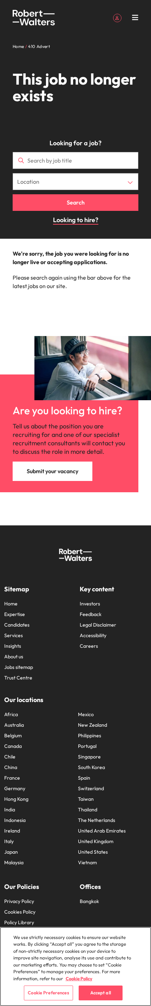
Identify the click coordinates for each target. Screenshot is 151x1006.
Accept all (100, 992)
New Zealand (92, 725)
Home (11, 603)
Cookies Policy (19, 912)
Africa (11, 714)
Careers (89, 646)
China (10, 767)
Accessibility (93, 635)
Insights (12, 646)
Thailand (87, 809)
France (12, 778)
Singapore (89, 757)
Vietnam (87, 862)
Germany (14, 788)
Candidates (16, 625)
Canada (13, 746)
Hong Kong (16, 799)
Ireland (12, 831)
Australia (14, 725)
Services (13, 635)
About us (13, 656)
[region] (75, 966)
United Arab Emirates (102, 831)
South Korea (91, 767)
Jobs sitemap (18, 667)
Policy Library (19, 922)
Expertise (14, 614)
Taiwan (86, 799)
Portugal (87, 746)
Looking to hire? (75, 220)
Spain (84, 778)
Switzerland (91, 788)
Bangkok (89, 901)
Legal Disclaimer (98, 625)
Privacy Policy (19, 901)
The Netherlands (96, 820)
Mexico (86, 714)
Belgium (13, 735)
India (9, 809)
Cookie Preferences (48, 992)
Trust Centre (18, 678)
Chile (9, 757)
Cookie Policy (79, 978)
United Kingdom (95, 841)
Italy (9, 841)
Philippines (89, 735)
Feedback (90, 614)
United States (93, 852)
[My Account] (117, 17)
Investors (90, 603)
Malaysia (14, 862)
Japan (11, 852)
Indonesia (15, 820)
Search (76, 202)
